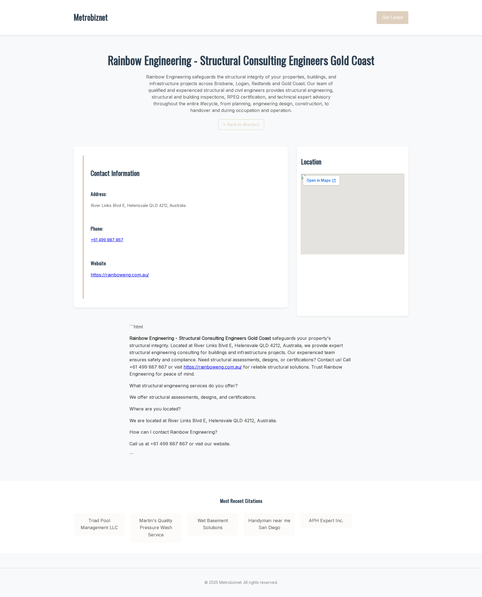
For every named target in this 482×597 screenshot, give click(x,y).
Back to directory (241, 124)
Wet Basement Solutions (212, 524)
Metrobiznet (91, 17)
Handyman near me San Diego (269, 524)
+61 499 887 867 (107, 239)
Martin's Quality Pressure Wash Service (155, 528)
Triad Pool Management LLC (99, 524)
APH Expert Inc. (326, 520)
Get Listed (392, 17)
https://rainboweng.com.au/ (120, 275)
